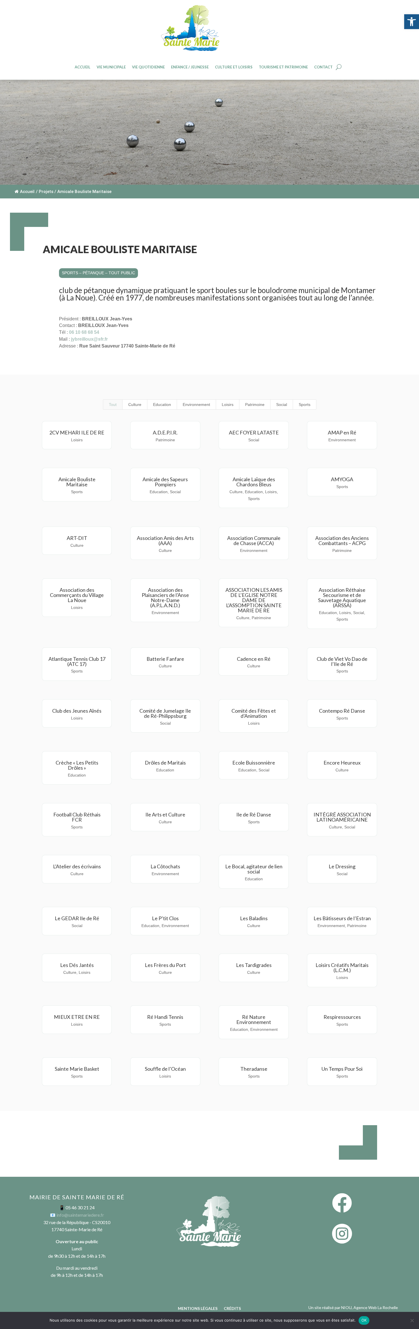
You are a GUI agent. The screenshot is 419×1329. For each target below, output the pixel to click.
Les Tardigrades (254, 965)
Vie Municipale (111, 67)
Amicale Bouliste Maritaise (76, 481)
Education (162, 404)
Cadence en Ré (253, 659)
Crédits (232, 1308)
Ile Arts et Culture (165, 814)
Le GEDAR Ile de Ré (77, 918)
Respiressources (342, 1017)
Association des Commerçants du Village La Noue (77, 595)
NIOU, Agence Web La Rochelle (369, 1307)
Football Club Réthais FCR (77, 817)
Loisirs (227, 404)
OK (364, 1320)
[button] (411, 21)
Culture (134, 404)
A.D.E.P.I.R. (165, 432)
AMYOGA (342, 479)
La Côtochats (165, 866)
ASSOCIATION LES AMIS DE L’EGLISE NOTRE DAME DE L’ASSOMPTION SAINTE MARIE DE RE (253, 600)
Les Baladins (254, 918)
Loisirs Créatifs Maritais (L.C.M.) (342, 967)
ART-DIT (77, 538)
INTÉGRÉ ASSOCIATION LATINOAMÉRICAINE (342, 817)
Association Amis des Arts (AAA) (165, 540)
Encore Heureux (342, 762)
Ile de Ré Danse (253, 814)
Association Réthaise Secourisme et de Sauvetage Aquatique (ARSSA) (342, 597)
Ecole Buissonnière (253, 762)
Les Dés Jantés (77, 965)
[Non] (412, 1320)
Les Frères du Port (165, 965)
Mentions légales (197, 1308)
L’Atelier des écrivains (77, 866)
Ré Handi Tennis (165, 1017)
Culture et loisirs (234, 67)
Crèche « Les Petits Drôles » (77, 765)
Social (281, 404)
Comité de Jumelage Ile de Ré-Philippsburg (165, 713)
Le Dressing (342, 866)
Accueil (82, 67)
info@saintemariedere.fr (80, 1215)
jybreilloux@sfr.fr (89, 339)
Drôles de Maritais (165, 762)
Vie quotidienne (148, 67)
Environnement (196, 404)
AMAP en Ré (342, 432)
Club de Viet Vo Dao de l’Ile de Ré (342, 661)
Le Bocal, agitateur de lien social (253, 869)
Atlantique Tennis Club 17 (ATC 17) (76, 661)
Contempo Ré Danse (342, 711)
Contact (323, 67)
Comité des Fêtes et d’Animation (253, 713)
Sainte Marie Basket (77, 1069)
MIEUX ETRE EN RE (77, 1017)
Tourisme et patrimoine (283, 67)
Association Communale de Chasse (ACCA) (253, 540)
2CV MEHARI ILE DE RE (76, 432)
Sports (304, 404)
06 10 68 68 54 (84, 332)
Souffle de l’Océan (165, 1069)
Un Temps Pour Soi (342, 1069)
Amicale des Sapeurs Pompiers (165, 481)
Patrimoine (255, 404)
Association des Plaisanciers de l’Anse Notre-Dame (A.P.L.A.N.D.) (165, 597)
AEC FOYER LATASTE (254, 432)
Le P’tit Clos (165, 918)
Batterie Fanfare (165, 659)
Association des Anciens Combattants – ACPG (342, 540)
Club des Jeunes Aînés (76, 711)
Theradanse (253, 1069)
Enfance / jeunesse (190, 67)
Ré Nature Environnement (253, 1019)
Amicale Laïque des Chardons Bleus (254, 481)
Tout (113, 404)
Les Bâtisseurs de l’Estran (342, 918)
